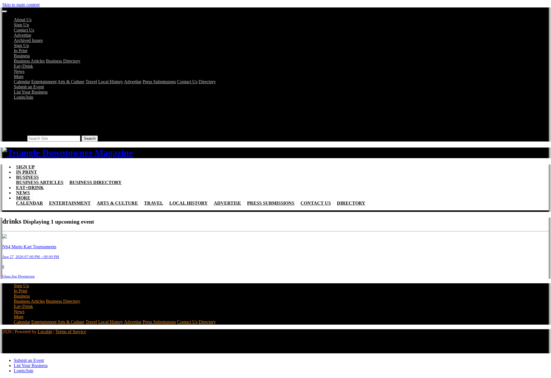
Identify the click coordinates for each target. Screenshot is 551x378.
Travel (91, 81)
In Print (20, 50)
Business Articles (29, 61)
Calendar (22, 81)
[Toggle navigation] (4, 11)
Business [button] (22, 55)
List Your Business (31, 92)
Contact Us (24, 30)
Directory (207, 81)
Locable (45, 331)
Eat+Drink (23, 66)
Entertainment (44, 81)
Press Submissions (159, 81)
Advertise (22, 35)
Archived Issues (28, 40)
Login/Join (23, 97)
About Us (23, 19)
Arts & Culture (70, 81)
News (19, 71)
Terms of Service (70, 331)
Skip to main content (21, 4)
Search (20, 138)
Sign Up (21, 24)
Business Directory (63, 61)
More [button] (19, 76)
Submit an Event (29, 86)
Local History (110, 81)
